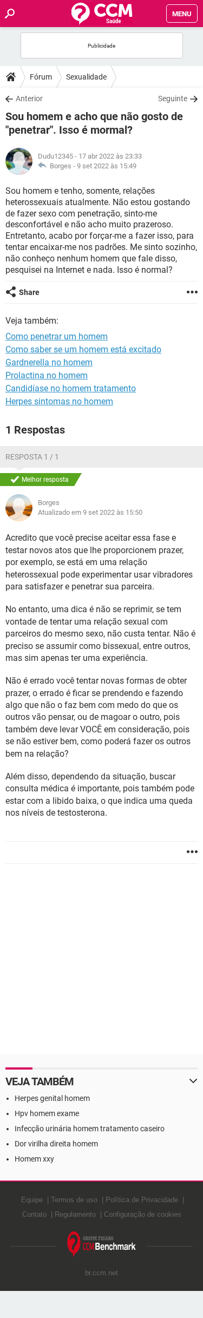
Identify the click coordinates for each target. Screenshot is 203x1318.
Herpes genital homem (52, 1098)
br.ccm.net (101, 1273)
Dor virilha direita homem (56, 1143)
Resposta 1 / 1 (32, 457)
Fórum (41, 77)
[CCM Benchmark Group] (101, 1244)
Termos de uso (74, 1200)
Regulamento (75, 1214)
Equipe (32, 1200)
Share (29, 292)
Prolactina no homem (46, 375)
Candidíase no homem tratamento (70, 388)
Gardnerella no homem (49, 362)
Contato (34, 1214)
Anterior (29, 98)
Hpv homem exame (47, 1113)
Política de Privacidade (142, 1200)
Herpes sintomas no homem (59, 401)
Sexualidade (86, 77)
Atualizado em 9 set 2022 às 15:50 (90, 512)
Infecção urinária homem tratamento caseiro (90, 1128)
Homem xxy (34, 1159)
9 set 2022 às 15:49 (106, 166)
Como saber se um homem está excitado (83, 349)
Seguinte (172, 98)
